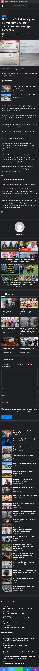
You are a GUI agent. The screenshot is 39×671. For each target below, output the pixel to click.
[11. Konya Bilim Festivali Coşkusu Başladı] (7, 449)
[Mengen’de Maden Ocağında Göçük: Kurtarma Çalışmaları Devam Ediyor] (7, 547)
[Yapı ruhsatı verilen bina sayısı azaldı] (7, 457)
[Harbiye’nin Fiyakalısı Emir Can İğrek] (7, 441)
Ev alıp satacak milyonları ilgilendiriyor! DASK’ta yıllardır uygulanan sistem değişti (23, 530)
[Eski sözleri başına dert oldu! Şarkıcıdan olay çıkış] (7, 481)
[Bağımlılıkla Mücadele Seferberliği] (6, 97)
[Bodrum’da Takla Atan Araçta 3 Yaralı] (7, 580)
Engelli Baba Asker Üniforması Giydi (26, 311)
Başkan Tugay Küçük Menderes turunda (8, 329)
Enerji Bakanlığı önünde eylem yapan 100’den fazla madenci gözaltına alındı (23, 555)
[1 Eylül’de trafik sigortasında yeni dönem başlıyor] (7, 588)
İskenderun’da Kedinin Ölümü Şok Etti (8, 311)
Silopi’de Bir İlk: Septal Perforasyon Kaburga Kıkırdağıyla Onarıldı (24, 563)
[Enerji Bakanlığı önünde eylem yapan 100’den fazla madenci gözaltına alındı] (7, 555)
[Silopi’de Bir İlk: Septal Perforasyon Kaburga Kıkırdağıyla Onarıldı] (7, 564)
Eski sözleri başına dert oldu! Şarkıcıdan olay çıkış (22, 480)
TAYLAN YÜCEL (8, 34)
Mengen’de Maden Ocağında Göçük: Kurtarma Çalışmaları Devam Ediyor (23, 546)
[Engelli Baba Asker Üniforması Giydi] (29, 303)
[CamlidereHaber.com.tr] (19, 6)
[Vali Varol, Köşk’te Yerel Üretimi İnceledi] (29, 342)
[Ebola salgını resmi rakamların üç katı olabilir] (6, 88)
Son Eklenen (20, 425)
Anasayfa (6, 12)
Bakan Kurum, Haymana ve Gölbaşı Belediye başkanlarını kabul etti (24, 571)
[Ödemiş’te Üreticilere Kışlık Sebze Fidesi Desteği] (7, 473)
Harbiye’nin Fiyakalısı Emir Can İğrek (25, 439)
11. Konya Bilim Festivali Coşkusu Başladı (16, 1)
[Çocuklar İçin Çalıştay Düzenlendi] (10, 342)
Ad (2, 388)
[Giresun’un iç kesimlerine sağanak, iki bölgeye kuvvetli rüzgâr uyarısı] (29, 322)
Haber (11, 12)
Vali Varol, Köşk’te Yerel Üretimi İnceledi (28, 349)
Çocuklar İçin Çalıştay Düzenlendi (8, 349)
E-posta (4, 395)
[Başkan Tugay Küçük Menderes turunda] (10, 322)
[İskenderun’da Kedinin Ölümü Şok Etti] (10, 303)
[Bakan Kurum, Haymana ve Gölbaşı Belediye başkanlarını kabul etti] (7, 572)
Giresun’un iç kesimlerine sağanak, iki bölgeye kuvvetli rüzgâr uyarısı (28, 330)
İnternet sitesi (5, 402)
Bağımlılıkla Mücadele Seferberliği (24, 95)
